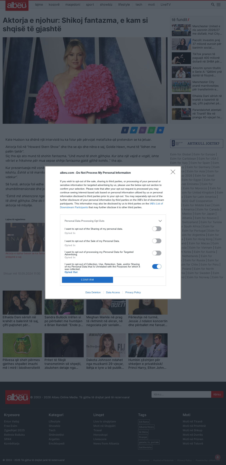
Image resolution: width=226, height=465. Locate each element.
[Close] (174, 173)
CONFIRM (87, 279)
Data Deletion (93, 292)
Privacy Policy (133, 292)
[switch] (156, 228)
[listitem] (113, 221)
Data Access (113, 292)
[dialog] (113, 232)
